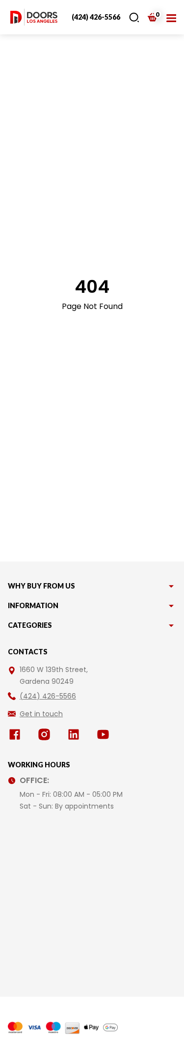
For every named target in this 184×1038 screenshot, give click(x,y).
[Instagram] (46, 734)
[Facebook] (17, 734)
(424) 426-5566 (96, 17)
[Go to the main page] (34, 17)
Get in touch (41, 714)
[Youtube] (105, 734)
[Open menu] (171, 17)
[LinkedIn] (75, 734)
